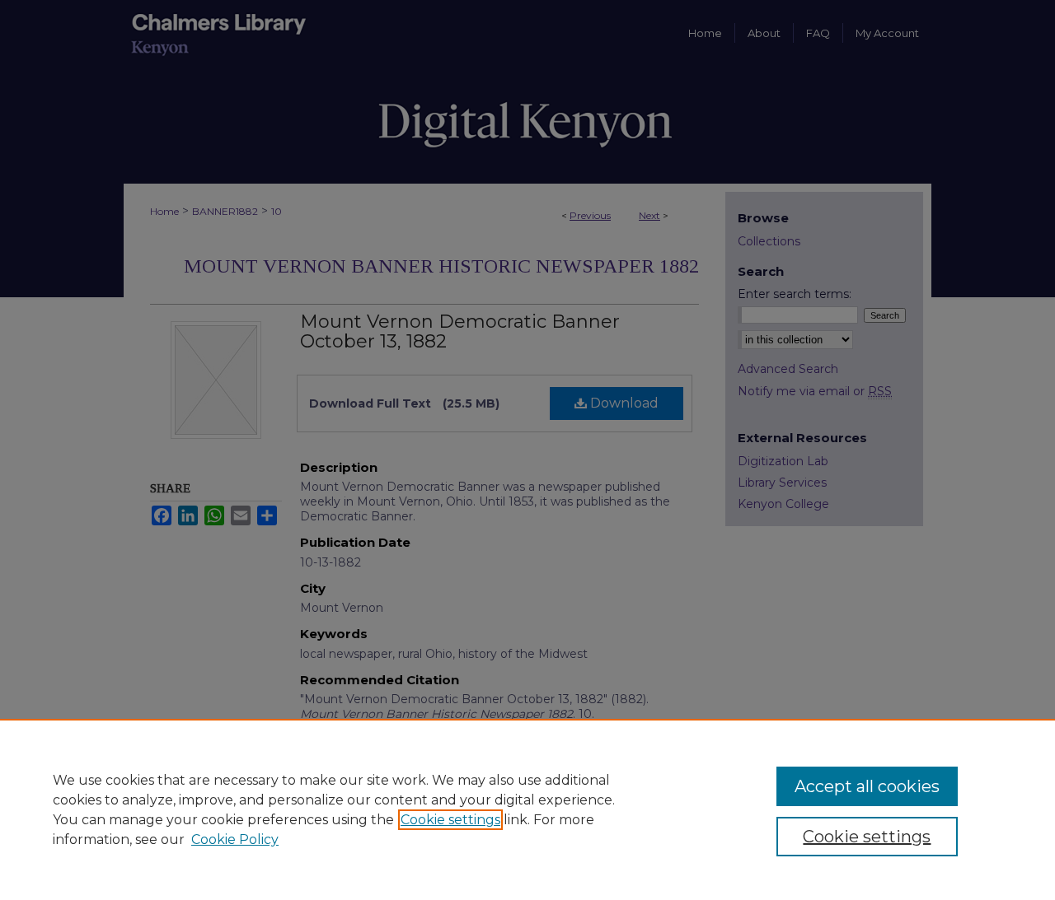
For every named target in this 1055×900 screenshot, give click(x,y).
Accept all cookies (867, 786)
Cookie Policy (235, 839)
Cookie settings (450, 820)
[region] (527, 809)
